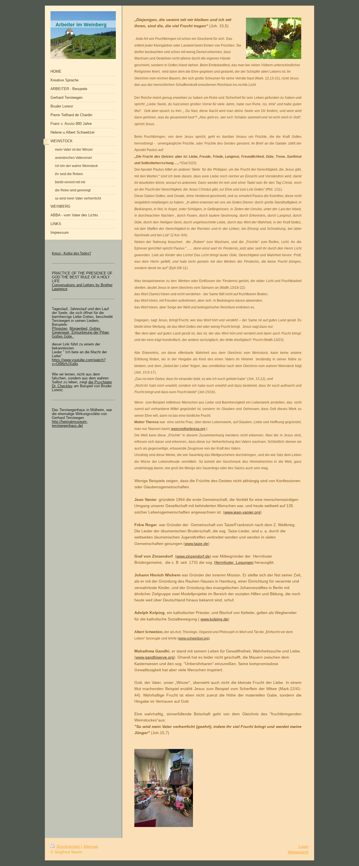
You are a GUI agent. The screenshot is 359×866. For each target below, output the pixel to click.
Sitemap (90, 846)
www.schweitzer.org (194, 638)
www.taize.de (196, 543)
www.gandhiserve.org (155, 657)
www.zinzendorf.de (193, 556)
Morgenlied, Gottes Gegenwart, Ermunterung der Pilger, (81, 331)
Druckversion (68, 846)
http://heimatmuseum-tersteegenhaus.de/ (70, 424)
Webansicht (298, 852)
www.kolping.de (214, 619)
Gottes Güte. (63, 336)
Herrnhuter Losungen (234, 562)
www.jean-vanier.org (242, 512)
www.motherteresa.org (188, 429)
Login (304, 846)
